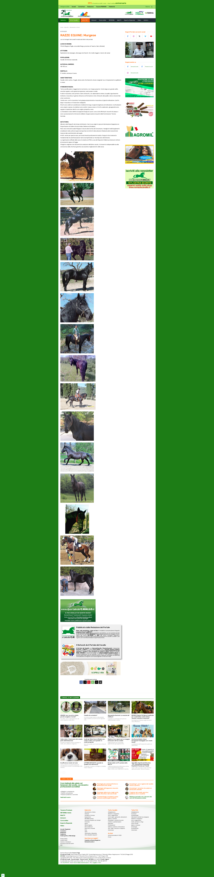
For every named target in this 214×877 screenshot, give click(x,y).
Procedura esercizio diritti (67, 843)
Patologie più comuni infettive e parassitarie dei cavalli (107, 784)
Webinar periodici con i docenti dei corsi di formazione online (140, 797)
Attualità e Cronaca (90, 815)
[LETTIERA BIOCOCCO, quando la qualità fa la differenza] (95, 755)
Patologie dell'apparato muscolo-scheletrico (107, 788)
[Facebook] (81, 682)
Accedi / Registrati (65, 829)
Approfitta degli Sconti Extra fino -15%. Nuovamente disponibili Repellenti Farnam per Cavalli (141, 764)
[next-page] (64, 773)
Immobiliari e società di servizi (115, 820)
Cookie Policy (63, 840)
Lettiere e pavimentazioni (114, 822)
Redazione (63, 832)
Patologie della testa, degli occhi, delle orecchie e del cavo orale (107, 793)
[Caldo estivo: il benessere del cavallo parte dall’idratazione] (71, 731)
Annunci (63, 818)
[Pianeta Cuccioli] (141, 66)
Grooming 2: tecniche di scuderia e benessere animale (140, 788)
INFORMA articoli (89, 818)
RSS (61, 845)
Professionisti (111, 825)
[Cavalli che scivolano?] (95, 707)
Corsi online (64, 820)
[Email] (96, 682)
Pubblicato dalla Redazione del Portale (93, 627)
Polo (86, 830)
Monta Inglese (88, 825)
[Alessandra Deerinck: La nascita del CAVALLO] (119, 707)
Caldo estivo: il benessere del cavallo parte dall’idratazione (71, 739)
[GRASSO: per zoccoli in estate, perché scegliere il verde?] (71, 707)
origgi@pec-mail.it (96, 862)
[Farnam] (139, 163)
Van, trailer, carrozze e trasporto (116, 828)
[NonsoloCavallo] (127, 66)
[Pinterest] (89, 682)
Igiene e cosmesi (112, 818)
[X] (85, 682)
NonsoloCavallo (134, 66)
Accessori (133, 813)
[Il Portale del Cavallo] (67, 13)
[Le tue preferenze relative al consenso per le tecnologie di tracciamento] (3, 875)
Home (61, 27)
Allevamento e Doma (75, 27)
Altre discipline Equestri (91, 835)
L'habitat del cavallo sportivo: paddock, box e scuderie (139, 793)
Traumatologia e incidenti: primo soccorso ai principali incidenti (107, 797)
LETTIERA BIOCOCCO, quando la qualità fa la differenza (93, 763)
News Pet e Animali (90, 828)
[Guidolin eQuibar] (139, 119)
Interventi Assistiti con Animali (92, 820)
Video (62, 826)
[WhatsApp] (92, 682)
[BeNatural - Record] (90, 668)
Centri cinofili (134, 823)
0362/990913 (65, 862)
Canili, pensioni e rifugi (137, 822)
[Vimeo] (145, 36)
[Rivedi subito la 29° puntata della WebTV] (119, 755)
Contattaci (63, 830)
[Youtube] (151, 36)
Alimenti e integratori (113, 813)
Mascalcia (110, 823)
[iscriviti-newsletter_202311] (139, 188)
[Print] (100, 682)
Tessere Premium (66, 810)
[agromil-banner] (139, 141)
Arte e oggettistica (113, 815)
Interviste (87, 822)
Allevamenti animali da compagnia (140, 817)
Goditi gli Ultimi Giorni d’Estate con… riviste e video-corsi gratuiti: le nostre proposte (94, 740)
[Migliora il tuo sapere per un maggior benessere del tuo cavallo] (119, 731)
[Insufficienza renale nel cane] (71, 755)
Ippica (86, 823)
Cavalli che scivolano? (90, 715)
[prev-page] (61, 773)
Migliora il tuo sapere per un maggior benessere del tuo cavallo (119, 739)
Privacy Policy (63, 838)
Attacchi (87, 813)
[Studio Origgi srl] (139, 97)
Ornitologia (134, 826)
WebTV (62, 815)
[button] (150, 7)
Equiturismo (88, 817)
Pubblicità (63, 834)
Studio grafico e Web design (67, 835)
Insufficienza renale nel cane (69, 763)
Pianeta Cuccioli (149, 66)
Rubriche (66, 27)
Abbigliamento (111, 812)
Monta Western (89, 826)
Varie (86, 831)
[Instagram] (133, 36)
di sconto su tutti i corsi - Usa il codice (107, 3)
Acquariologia (134, 815)
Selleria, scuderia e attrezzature (116, 826)
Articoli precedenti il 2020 (114, 835)
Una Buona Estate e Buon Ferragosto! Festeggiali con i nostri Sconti (142, 740)
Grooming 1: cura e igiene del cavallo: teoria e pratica (141, 784)
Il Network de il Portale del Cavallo (91, 645)
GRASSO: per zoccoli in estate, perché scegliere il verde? (69, 716)
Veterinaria (111, 830)
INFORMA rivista (65, 813)
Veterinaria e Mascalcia (91, 833)
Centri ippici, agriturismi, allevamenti (117, 817)
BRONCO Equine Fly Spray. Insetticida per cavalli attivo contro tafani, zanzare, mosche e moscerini (143, 717)
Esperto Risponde (66, 823)
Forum (109, 837)
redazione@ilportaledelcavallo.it (81, 862)
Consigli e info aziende (70, 697)
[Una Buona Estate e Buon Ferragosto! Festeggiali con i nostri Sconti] (143, 731)
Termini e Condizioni (65, 841)
